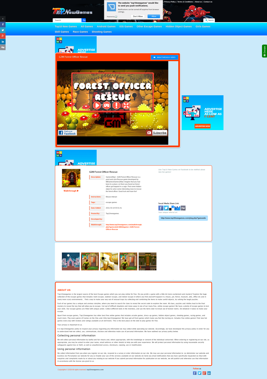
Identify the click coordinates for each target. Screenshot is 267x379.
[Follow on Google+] (3, 36)
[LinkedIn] (209, 373)
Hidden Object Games (179, 26)
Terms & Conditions (185, 2)
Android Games (106, 26)
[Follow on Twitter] (3, 30)
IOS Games (126, 26)
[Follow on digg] (3, 47)
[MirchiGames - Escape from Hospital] (109, 261)
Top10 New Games (66, 26)
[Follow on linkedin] (3, 41)
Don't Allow (138, 16)
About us (198, 2)
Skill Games (62, 31)
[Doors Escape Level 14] (90, 261)
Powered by (111, 17)
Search (211, 20)
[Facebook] (194, 373)
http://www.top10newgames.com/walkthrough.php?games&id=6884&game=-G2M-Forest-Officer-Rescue (124, 227)
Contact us (208, 2)
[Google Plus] (204, 373)
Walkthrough (70, 190)
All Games (87, 26)
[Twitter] (199, 373)
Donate (264, 50)
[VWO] (118, 17)
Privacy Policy (170, 2)
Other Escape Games (149, 26)
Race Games (80, 31)
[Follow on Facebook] (3, 24)
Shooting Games (102, 31)
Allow (154, 16)
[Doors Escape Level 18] (128, 261)
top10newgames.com (95, 370)
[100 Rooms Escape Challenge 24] (147, 261)
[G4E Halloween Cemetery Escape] (71, 261)
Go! (84, 20)
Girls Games (203, 26)
